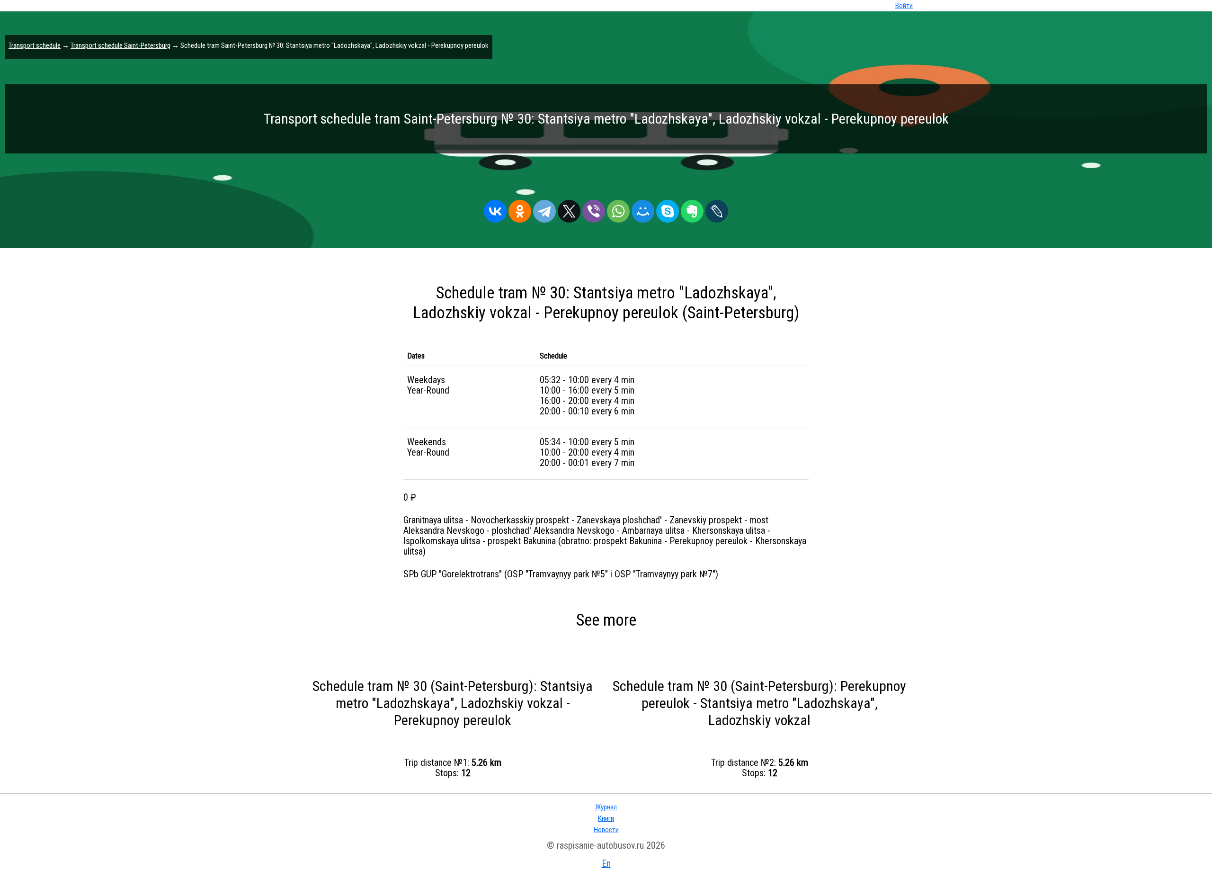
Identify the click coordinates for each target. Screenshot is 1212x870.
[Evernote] (692, 209)
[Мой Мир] (643, 209)
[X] (569, 209)
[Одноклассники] (519, 209)
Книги (606, 818)
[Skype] (667, 209)
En (606, 863)
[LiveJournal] (716, 209)
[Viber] (593, 209)
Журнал (606, 807)
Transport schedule (35, 45)
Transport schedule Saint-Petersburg (120, 45)
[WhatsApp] (618, 209)
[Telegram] (544, 209)
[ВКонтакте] (495, 209)
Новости (606, 829)
